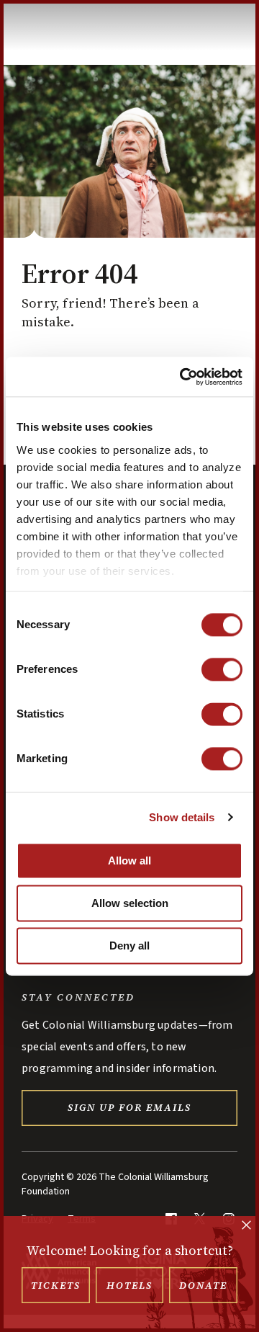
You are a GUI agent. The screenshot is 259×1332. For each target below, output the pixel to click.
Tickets (56, 1285)
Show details (181, 817)
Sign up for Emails (129, 1107)
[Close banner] (246, 1226)
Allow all (129, 860)
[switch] (221, 669)
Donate (203, 1285)
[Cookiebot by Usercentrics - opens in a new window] (182, 376)
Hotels (129, 1285)
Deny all (129, 945)
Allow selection (129, 903)
